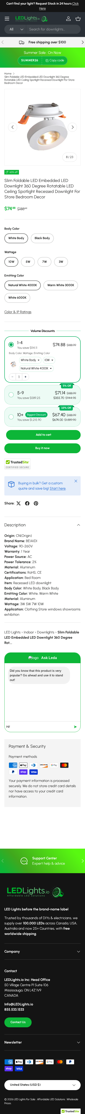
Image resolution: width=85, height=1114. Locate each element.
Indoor (29, 632)
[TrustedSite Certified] (17, 463)
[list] (42, 127)
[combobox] (42, 29)
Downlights (45, 632)
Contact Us (18, 1022)
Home (8, 73)
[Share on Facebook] (27, 503)
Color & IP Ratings (17, 312)
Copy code (56, 60)
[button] (78, 18)
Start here (58, 488)
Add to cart (43, 435)
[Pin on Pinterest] (36, 503)
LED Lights (12, 632)
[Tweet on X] (18, 503)
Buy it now (42, 448)
